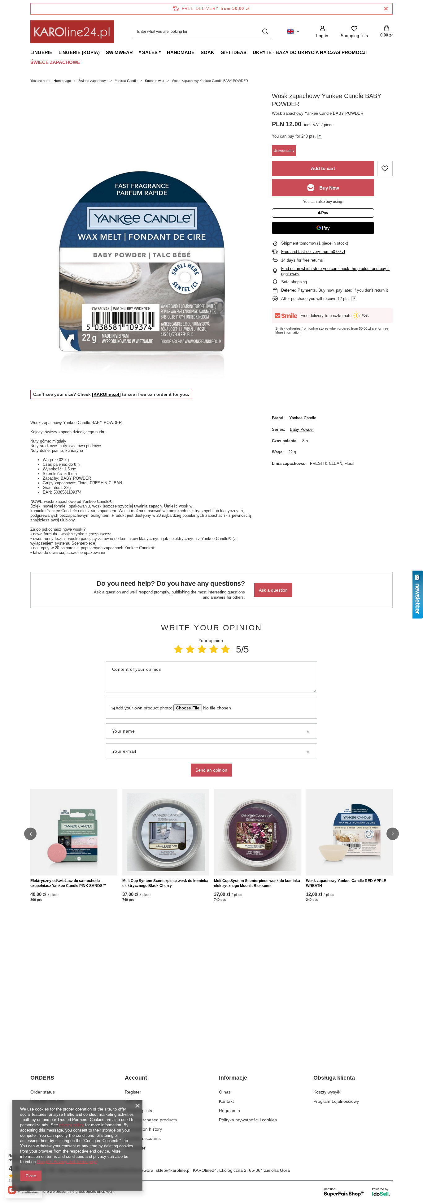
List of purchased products (151, 1119)
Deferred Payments (298, 290)
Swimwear (119, 52)
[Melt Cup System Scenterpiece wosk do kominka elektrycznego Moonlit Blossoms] (257, 832)
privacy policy (71, 1125)
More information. (288, 332)
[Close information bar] (386, 8)
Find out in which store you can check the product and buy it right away (335, 271)
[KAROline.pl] (106, 394)
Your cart (133, 1101)
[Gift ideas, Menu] (249, 52)
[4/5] (213, 649)
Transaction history (143, 1129)
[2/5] (190, 649)
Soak (207, 52)
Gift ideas (233, 52)
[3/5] (202, 649)
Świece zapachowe (55, 62)
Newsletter (135, 1147)
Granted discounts (143, 1138)
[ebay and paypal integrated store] (357, 1192)
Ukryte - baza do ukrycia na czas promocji (310, 52)
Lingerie (41, 52)
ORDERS (42, 1078)
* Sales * (150, 52)
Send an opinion (211, 770)
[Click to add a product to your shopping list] (385, 168)
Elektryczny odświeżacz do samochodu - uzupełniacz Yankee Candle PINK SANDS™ (68, 883)
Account (136, 1078)
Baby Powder (302, 429)
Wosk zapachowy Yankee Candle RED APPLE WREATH (346, 883)
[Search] (265, 32)
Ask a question (273, 590)
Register (133, 1092)
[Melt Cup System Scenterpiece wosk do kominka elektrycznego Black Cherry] (165, 832)
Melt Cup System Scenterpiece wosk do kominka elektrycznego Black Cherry (165, 883)
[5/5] (225, 649)
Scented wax (154, 81)
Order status (42, 1092)
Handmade (180, 52)
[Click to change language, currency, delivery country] (293, 31)
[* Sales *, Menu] (163, 52)
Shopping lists (138, 1110)
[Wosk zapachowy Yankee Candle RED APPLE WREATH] (349, 832)
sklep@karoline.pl (173, 1170)
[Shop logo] (72, 31)
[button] (30, 834)
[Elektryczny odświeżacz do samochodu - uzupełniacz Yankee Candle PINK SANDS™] (73, 832)
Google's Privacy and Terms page (67, 1161)
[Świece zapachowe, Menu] (83, 62)
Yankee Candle (126, 81)
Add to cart (323, 168)
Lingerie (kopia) (79, 52)
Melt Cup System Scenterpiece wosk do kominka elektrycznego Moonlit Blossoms (257, 883)
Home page (62, 81)
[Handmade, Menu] (197, 52)
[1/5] (178, 649)
